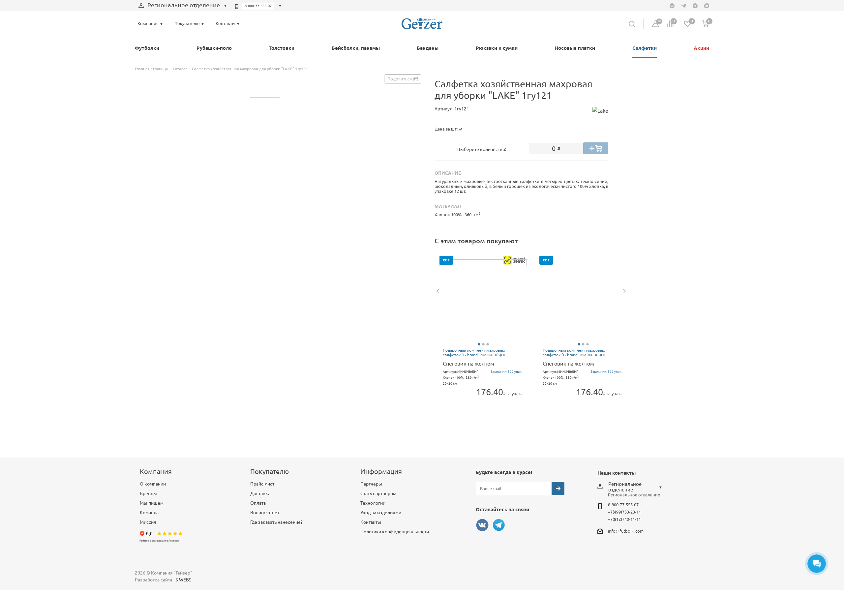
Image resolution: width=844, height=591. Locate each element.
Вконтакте (482, 525)
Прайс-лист (262, 484)
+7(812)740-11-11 (624, 519)
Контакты (370, 522)
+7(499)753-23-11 (624, 512)
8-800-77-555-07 (258, 6)
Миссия (148, 522)
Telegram (498, 525)
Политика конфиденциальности (394, 531)
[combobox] (182, 6)
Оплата (258, 503)
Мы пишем (152, 503)
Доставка (260, 493)
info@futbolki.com (626, 531)
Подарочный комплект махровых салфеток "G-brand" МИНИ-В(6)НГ (474, 352)
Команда (149, 512)
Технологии (372, 503)
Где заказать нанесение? (276, 522)
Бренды (148, 493)
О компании (153, 484)
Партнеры (371, 484)
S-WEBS (183, 579)
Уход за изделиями (380, 512)
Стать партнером (378, 493)
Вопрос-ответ (264, 512)
